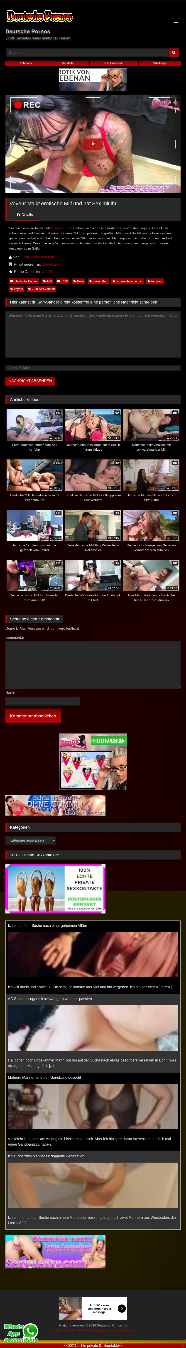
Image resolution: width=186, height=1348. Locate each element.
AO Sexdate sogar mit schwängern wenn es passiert (50, 926)
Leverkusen (52, 264)
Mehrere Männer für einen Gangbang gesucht (44, 1004)
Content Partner (65, 1330)
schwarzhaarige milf (129, 281)
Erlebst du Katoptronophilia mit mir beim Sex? (44, 1161)
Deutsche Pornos (26, 281)
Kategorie (26, 63)
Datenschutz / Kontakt (117, 1330)
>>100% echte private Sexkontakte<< (93, 1346)
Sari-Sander (60, 228)
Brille (80, 281)
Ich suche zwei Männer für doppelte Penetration (46, 1083)
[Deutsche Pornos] (93, 16)
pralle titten (100, 281)
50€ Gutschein (113, 63)
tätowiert (156, 281)
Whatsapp (159, 63)
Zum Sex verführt (43, 289)
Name (11, 693)
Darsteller (68, 63)
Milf (49, 281)
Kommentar (14, 637)
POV (65, 281)
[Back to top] (172, 1334)
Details (27, 215)
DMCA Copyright (89, 1330)
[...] (51, 992)
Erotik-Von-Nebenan (37, 257)
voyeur (18, 289)
